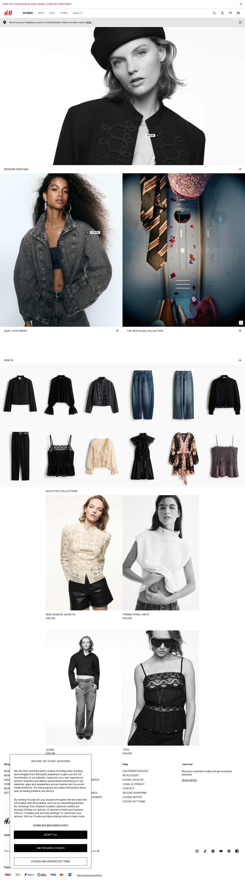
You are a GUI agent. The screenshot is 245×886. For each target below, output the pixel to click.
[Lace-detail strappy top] (61, 456)
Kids (52, 13)
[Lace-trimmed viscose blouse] (61, 395)
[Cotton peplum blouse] (224, 395)
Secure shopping (134, 792)
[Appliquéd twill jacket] (20, 395)
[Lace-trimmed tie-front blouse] (102, 456)
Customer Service (135, 771)
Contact (128, 788)
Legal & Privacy (133, 784)
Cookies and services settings (50, 861)
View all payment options (89, 875)
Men (41, 13)
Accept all (50, 834)
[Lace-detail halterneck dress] (142, 456)
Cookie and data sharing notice (50, 825)
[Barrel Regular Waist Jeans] (142, 395)
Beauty (78, 13)
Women (28, 13)
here (89, 22)
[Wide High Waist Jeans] (183, 395)
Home (64, 13)
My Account (130, 775)
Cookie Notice (132, 797)
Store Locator (132, 779)
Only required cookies (50, 848)
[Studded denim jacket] (102, 395)
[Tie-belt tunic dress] (183, 456)
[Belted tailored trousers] (20, 456)
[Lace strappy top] (224, 456)
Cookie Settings (133, 801)
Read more (189, 780)
